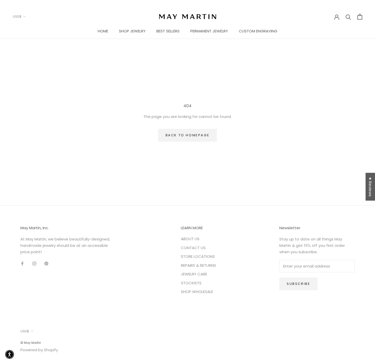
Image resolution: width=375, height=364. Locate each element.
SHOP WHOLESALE (197, 291)
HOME (103, 31)
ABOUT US (190, 238)
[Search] (348, 16)
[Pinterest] (46, 263)
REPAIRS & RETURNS (198, 265)
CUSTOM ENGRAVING (258, 31)
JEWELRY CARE (194, 274)
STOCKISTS (191, 283)
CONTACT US (193, 247)
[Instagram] (34, 263)
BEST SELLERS (168, 31)
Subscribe (298, 283)
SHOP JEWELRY (132, 31)
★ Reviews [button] (370, 187)
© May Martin (30, 343)
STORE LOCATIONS (198, 256)
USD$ (17, 16)
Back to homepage (188, 135)
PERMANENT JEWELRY (209, 31)
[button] (9, 354)
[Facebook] (22, 263)
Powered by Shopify (39, 350)
